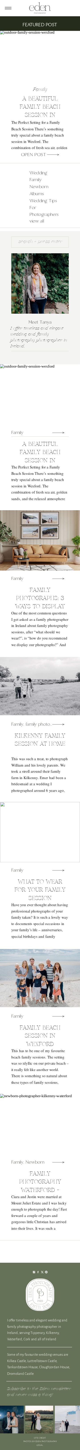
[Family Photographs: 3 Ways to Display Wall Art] (58, 579)
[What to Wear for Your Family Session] (58, 870)
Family (40, 89)
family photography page (50, 724)
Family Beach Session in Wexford (40, 1036)
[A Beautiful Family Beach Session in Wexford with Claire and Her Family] (53, 154)
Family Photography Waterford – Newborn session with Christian (40, 1190)
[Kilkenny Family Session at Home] (58, 724)
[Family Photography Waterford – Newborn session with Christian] (58, 1162)
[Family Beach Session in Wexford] (58, 1016)
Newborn (35, 1162)
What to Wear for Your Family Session (40, 890)
